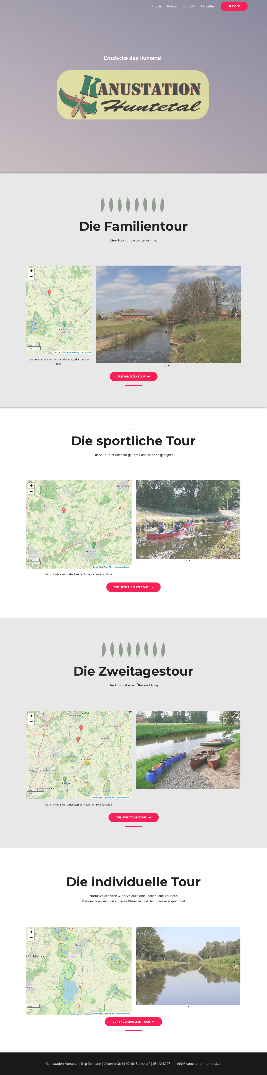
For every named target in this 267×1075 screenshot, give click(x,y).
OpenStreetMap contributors (77, 352)
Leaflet (57, 352)
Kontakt (188, 6)
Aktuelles (207, 6)
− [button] (31, 276)
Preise (172, 6)
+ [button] (31, 270)
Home (156, 6)
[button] (165, 365)
